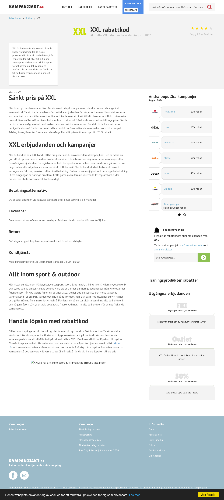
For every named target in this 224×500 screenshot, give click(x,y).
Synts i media (156, 439)
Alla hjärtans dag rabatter (92, 445)
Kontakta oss (155, 434)
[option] (180, 158)
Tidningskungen (172, 204)
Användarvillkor (157, 450)
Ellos (166, 127)
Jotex (166, 173)
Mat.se (167, 157)
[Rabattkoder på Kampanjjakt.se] (26, 10)
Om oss (153, 429)
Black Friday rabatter (89, 429)
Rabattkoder (15, 18)
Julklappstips (85, 434)
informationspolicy (193, 245)
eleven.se (169, 142)
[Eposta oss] (24, 478)
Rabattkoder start (18, 429)
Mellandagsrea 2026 (90, 439)
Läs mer (134, 494)
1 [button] (179, 214)
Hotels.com (170, 111)
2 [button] (184, 214)
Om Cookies (155, 455)
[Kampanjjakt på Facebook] (13, 478)
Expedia (168, 188)
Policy (152, 445)
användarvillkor (163, 249)
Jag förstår (208, 494)
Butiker (29, 18)
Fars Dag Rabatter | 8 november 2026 (99, 450)
